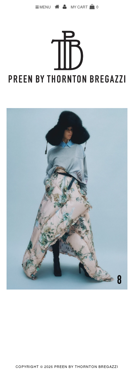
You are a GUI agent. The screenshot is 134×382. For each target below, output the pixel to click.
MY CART (84, 6)
